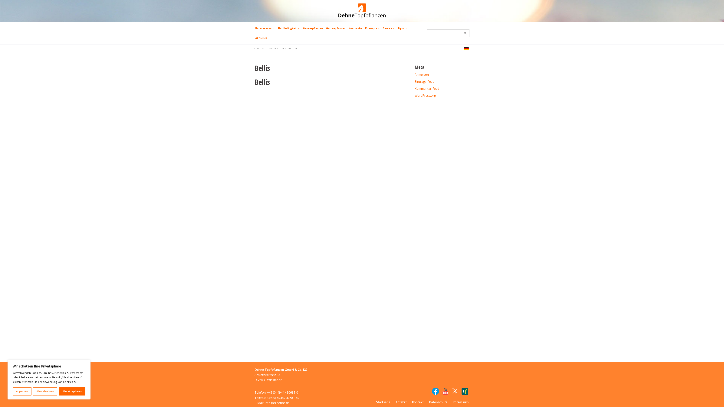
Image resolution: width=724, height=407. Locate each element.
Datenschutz (438, 402)
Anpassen (22, 391)
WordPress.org (425, 95)
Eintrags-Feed (424, 82)
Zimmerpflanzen (313, 28)
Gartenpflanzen (335, 28)
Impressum (461, 402)
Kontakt (418, 402)
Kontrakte (355, 28)
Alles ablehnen (45, 391)
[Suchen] (465, 33)
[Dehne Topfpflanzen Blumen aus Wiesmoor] (362, 10)
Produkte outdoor (281, 48)
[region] (49, 379)
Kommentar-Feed (427, 88)
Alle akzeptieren (72, 391)
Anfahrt (401, 402)
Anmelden (422, 75)
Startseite (261, 48)
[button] (274, 28)
